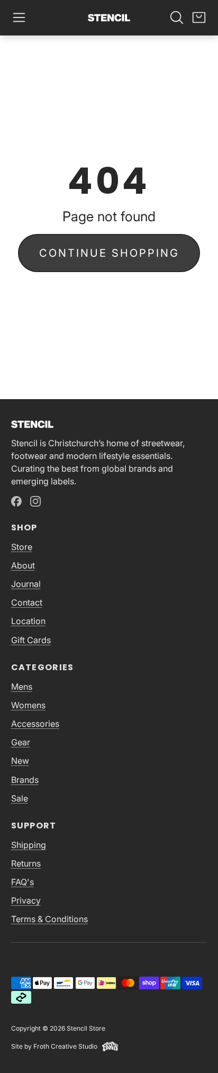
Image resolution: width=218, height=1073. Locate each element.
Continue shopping (109, 253)
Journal (26, 584)
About (23, 565)
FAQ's (22, 882)
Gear (20, 742)
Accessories (35, 723)
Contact (26, 602)
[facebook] (16, 501)
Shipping (28, 845)
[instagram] (35, 501)
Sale (19, 798)
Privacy (26, 900)
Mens (21, 686)
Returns (26, 863)
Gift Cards (31, 640)
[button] (19, 17)
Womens (28, 705)
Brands (25, 779)
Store (21, 547)
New (20, 760)
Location (28, 621)
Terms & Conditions (49, 919)
